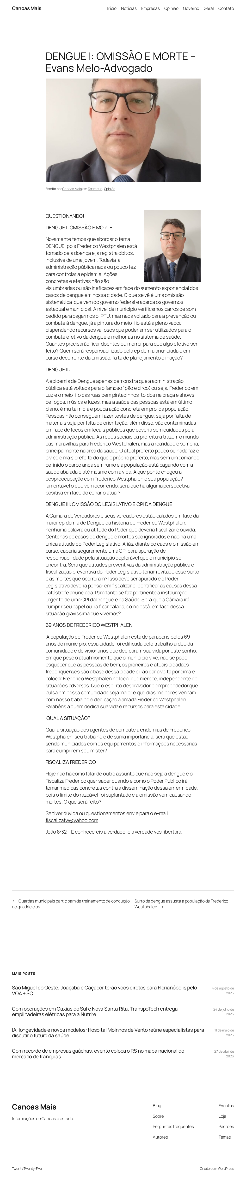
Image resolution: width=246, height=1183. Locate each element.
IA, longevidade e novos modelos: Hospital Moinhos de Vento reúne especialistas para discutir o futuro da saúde (108, 1032)
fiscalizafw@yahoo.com (72, 820)
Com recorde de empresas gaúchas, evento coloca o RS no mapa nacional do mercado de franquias (98, 1053)
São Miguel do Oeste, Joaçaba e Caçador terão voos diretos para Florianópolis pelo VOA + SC (104, 990)
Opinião (109, 188)
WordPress (226, 1168)
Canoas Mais (26, 8)
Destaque (95, 188)
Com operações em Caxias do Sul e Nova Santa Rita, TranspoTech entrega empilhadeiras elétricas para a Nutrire (95, 1011)
